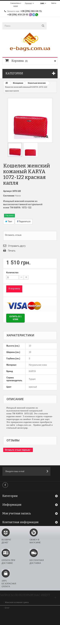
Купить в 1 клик (15, 318)
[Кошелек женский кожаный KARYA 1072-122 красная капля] (31, 150)
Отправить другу (17, 246)
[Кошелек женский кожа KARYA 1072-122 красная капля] (15, 150)
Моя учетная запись (16, 513)
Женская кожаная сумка (17, 602)
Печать (12, 250)
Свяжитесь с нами (15, 4)
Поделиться (24, 221)
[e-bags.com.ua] (30, 41)
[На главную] (7, 83)
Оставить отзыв (13, 235)
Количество (12, 272)
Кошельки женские (37, 83)
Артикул (7, 191)
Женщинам (18, 83)
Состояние (8, 195)
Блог (7, 608)
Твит (9, 221)
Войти (53, 3)
